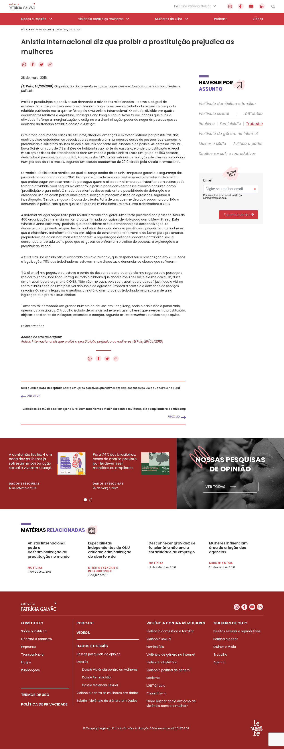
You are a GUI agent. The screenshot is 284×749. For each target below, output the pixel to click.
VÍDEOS (83, 632)
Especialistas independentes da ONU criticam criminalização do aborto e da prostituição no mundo (109, 550)
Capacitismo (156, 693)
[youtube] (251, 6)
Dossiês (82, 662)
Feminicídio (230, 124)
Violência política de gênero (168, 670)
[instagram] (230, 6)
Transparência (32, 654)
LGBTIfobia (253, 114)
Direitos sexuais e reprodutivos (227, 154)
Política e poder (248, 144)
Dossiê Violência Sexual (100, 685)
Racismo (207, 124)
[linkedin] (262, 6)
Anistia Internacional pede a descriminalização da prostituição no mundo (49, 550)
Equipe (26, 662)
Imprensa (28, 647)
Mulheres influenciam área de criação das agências (228, 547)
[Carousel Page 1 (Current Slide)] (85, 499)
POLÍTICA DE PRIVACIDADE (44, 704)
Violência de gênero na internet (228, 134)
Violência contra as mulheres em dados (107, 693)
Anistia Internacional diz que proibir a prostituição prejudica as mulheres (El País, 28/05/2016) (92, 341)
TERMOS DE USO (35, 694)
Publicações (30, 670)
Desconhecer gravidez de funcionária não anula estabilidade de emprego (172, 547)
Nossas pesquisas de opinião (98, 654)
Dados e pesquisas (24, 483)
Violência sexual (214, 114)
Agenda (219, 662)
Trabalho (254, 124)
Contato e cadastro (36, 639)
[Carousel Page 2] (90, 499)
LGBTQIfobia (155, 685)
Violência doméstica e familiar (227, 104)
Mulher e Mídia (212, 144)
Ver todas (215, 486)
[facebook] (241, 6)
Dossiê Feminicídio (96, 677)
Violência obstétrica (161, 662)
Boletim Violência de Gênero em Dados (107, 700)
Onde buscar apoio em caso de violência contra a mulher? (171, 703)
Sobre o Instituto (34, 631)
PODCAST (85, 623)
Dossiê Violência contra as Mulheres (110, 669)
